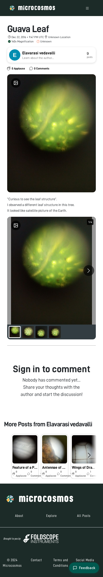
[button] (25, 456)
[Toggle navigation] (87, 8)
